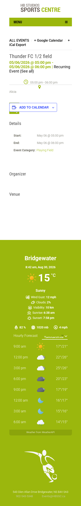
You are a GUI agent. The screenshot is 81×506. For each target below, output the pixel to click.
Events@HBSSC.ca (53, 496)
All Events (19, 40)
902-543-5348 (24, 496)
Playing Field (45, 150)
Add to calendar (34, 107)
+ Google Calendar (48, 40)
